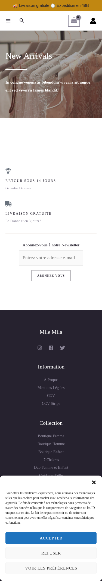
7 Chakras (51, 460)
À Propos (51, 380)
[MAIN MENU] (8, 21)
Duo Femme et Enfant (51, 467)
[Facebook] (51, 347)
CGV (51, 396)
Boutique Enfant (51, 452)
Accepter (51, 538)
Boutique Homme (51, 444)
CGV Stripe (51, 404)
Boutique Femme (51, 436)
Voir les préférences (51, 568)
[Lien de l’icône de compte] (93, 20)
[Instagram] (39, 347)
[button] (94, 482)
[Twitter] (62, 347)
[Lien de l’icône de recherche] (22, 20)
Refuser (51, 553)
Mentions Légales (51, 388)
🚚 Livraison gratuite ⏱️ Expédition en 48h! (51, 5)
